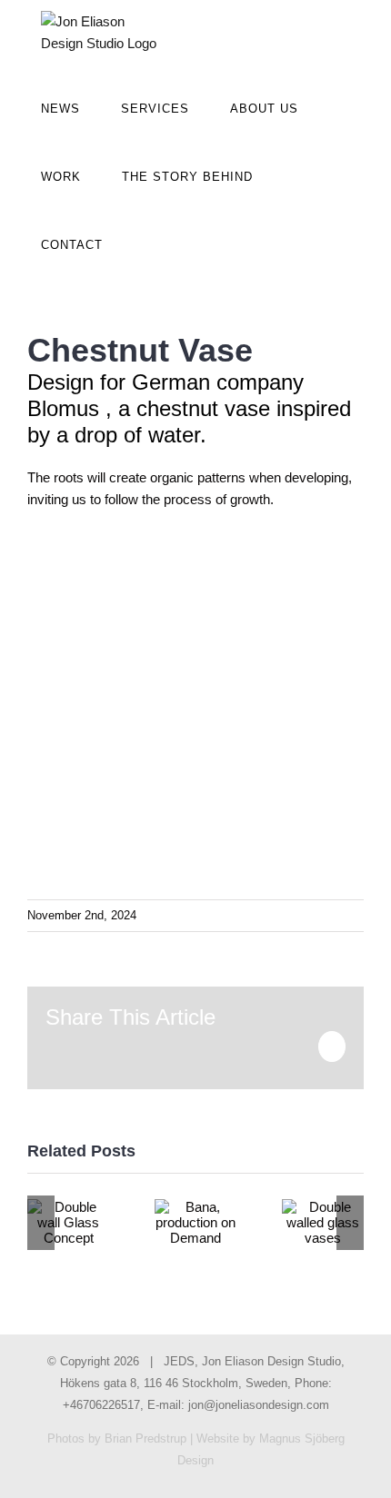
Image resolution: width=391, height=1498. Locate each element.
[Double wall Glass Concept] (68, 1222)
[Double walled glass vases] (323, 1222)
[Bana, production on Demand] (195, 1222)
